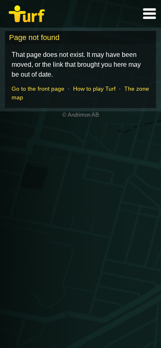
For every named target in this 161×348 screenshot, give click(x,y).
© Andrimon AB (80, 115)
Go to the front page (38, 88)
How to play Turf (94, 88)
